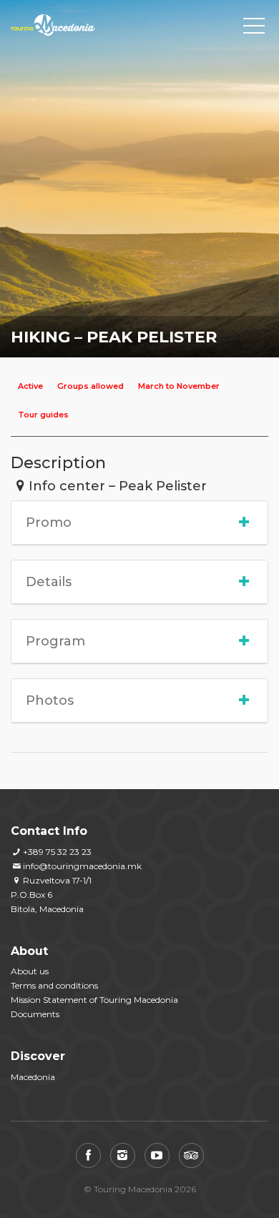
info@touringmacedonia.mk (82, 866)
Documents (35, 1014)
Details (49, 582)
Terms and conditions (54, 985)
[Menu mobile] (254, 28)
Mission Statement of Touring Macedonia (94, 999)
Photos (50, 700)
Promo (49, 522)
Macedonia (33, 1076)
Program (55, 641)
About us (30, 971)
